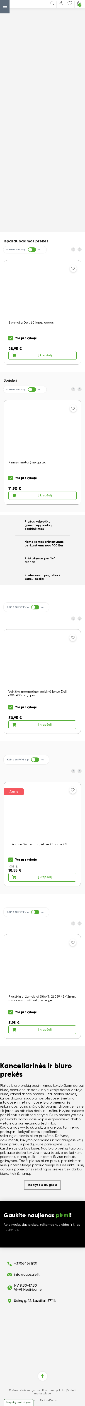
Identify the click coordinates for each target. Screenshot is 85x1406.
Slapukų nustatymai (18, 1402)
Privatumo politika (53, 1390)
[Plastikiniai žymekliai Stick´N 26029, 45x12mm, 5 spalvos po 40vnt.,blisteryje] (42, 986)
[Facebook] (42, 1376)
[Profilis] (61, 4)
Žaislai (10, 381)
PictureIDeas (48, 1400)
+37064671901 (25, 1263)
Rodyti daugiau (42, 1185)
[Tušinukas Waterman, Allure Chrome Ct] (42, 834)
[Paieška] (52, 4)
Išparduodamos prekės (26, 241)
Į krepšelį (45, 355)
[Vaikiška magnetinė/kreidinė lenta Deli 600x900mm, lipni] (42, 681)
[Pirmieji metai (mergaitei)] (42, 452)
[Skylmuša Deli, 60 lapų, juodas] (42, 312)
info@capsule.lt (27, 1275)
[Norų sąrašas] (70, 3)
